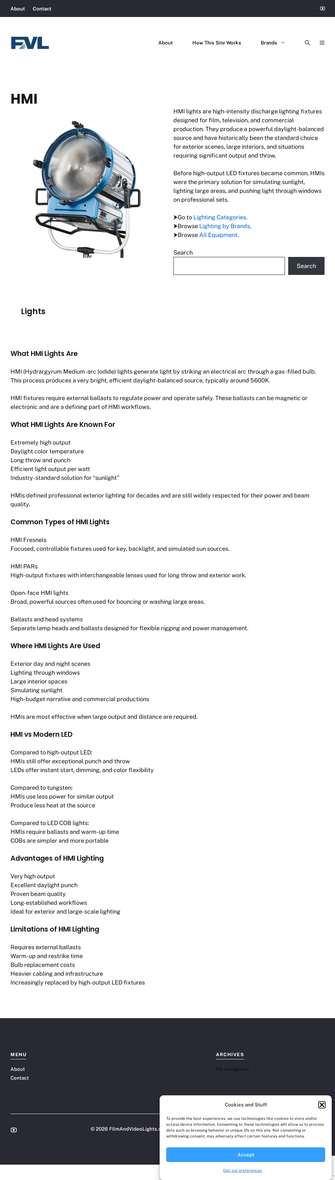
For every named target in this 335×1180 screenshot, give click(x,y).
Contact (42, 8)
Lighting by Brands (224, 226)
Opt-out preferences (242, 1170)
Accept (246, 1154)
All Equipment (218, 234)
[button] (322, 1105)
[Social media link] (13, 1130)
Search (183, 252)
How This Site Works (216, 42)
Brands (269, 42)
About (17, 8)
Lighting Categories (219, 217)
